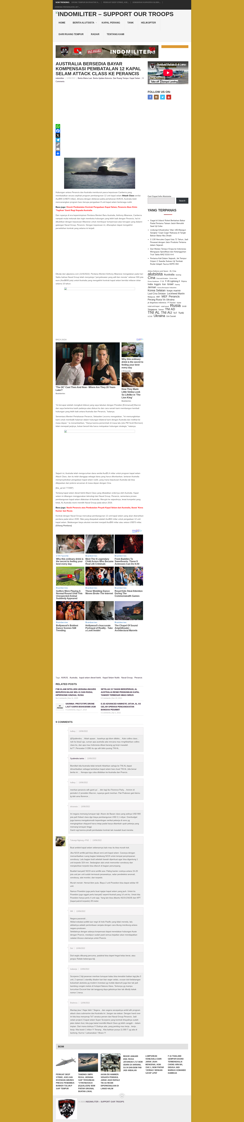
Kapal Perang (111, 22)
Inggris (157, 284)
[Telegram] (99, 140)
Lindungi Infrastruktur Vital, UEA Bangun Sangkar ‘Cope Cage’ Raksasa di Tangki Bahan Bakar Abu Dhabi (168, 233)
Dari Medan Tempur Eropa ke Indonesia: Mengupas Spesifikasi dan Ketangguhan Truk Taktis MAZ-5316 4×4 (168, 252)
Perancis (138, 677)
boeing (178, 275)
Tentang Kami (115, 34)
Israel (170, 284)
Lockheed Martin (176, 293)
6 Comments (106, 698)
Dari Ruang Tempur (71, 34)
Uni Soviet (171, 316)
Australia (73, 677)
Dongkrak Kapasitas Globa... (147, 2)
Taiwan (161, 310)
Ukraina (159, 315)
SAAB (184, 306)
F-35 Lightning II (172, 281)
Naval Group (127, 677)
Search (182, 201)
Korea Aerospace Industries (167, 287)
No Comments (61, 698)
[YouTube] (168, 97)
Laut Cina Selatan (157, 293)
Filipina (184, 281)
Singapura (152, 309)
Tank (130, 22)
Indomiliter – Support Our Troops (105, 1102)
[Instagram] (156, 97)
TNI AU (166, 312)
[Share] (99, 153)
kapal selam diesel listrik (90, 677)
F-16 (162, 281)
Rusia (175, 305)
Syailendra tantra (77, 758)
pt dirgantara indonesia (157, 303)
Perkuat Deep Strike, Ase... (116, 2)
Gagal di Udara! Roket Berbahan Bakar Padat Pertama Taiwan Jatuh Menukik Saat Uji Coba (167, 223)
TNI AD (170, 309)
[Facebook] (99, 131)
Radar (95, 34)
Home (62, 22)
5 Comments (106, 713)
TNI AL (154, 312)
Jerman (152, 287)
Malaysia (151, 297)
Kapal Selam (135, 78)
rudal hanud (165, 306)
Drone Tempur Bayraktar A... (85, 2)
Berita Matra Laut (85, 78)
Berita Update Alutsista (102, 78)
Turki (181, 312)
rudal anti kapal (154, 306)
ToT (175, 313)
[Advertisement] (99, 104)
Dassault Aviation (162, 278)
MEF (164, 296)
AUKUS (64, 677)
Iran (164, 284)
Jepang (177, 284)
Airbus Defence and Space (158, 271)
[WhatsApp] (99, 126)
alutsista (155, 274)
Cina (151, 277)
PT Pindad (171, 303)
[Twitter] (162, 97)
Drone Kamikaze (153, 281)
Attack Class (128, 195)
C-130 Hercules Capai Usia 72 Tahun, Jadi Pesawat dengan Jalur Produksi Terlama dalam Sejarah (169, 242)
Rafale (179, 303)
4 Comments (70, 710)
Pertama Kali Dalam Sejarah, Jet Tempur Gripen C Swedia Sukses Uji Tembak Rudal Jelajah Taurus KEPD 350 (168, 261)
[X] (99, 135)
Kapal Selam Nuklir (111, 677)
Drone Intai (173, 278)
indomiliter (60, 78)
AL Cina (173, 271)
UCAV (150, 316)
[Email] (99, 149)
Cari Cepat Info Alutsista (159, 196)
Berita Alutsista (83, 22)
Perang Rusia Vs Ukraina (161, 299)
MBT (158, 297)
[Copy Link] (99, 144)
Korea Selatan (156, 290)
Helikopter (148, 22)
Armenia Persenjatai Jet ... (67, 7)
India (150, 284)
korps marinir (174, 290)
